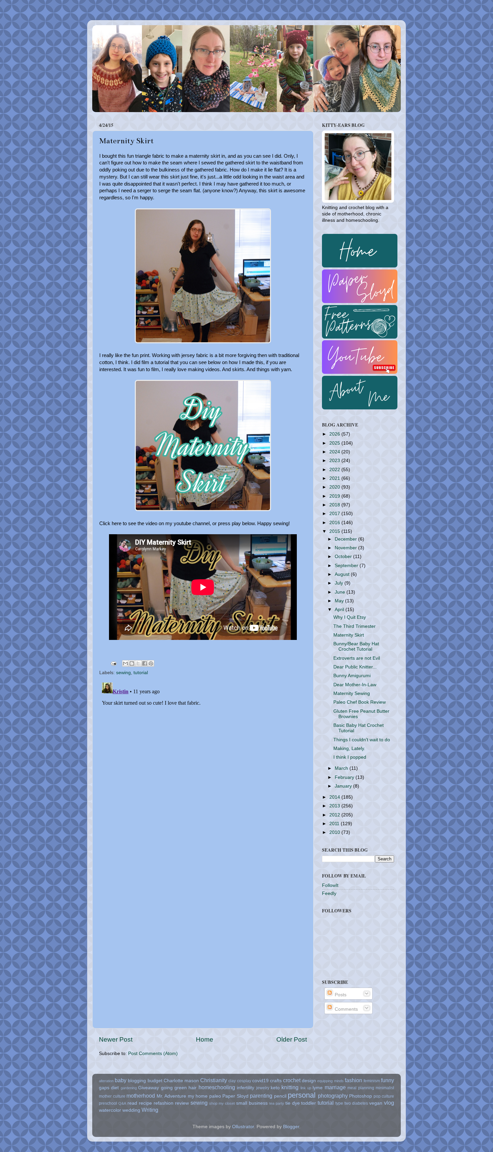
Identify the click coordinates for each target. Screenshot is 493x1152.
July (339, 583)
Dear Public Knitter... (355, 666)
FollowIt (330, 885)
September (347, 565)
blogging (137, 1080)
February (345, 777)
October (344, 556)
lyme (318, 1087)
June (340, 592)
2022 (335, 469)
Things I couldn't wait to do (361, 739)
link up (305, 1088)
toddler (308, 1103)
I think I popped (349, 757)
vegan (375, 1103)
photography (333, 1096)
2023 (335, 460)
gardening (129, 1088)
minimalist (385, 1088)
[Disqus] (203, 764)
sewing (123, 672)
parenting (261, 1096)
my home (198, 1096)
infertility (245, 1087)
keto (275, 1087)
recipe (145, 1103)
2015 (335, 531)
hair (192, 1087)
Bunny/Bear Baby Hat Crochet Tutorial (356, 646)
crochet (291, 1080)
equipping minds (330, 1081)
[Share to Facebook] (144, 663)
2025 (335, 443)
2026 (335, 434)
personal (302, 1095)
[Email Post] (113, 663)
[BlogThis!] (131, 663)
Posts (339, 994)
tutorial (140, 672)
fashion (353, 1080)
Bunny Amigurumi (352, 675)
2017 (335, 513)
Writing (150, 1110)
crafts (276, 1080)
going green (174, 1087)
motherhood (140, 1096)
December (346, 539)
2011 (335, 823)
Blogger (291, 1126)
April (340, 609)
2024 (335, 451)
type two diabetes (351, 1103)
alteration (106, 1081)
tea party (276, 1103)
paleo (215, 1096)
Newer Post (115, 1039)
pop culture (384, 1096)
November (346, 547)
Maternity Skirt (348, 635)
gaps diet (109, 1087)
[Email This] (125, 663)
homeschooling (217, 1087)
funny (387, 1080)
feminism (372, 1081)
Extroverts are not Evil (356, 658)
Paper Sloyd (235, 1096)
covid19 (260, 1080)
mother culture (112, 1096)
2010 (335, 832)
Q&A (122, 1103)
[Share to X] (138, 663)
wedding (131, 1110)
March (342, 768)
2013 (335, 805)
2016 (335, 522)
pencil (280, 1096)
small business (252, 1103)
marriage (335, 1087)
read (132, 1103)
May (340, 600)
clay (232, 1081)
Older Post (291, 1039)
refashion (163, 1103)
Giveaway (148, 1087)
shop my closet (222, 1103)
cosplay (244, 1081)
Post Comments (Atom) (153, 1053)
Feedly (329, 893)
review (182, 1103)
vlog (389, 1103)
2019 (335, 496)
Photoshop (360, 1096)
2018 (335, 504)
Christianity (213, 1080)
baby (120, 1080)
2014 (335, 797)
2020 (335, 487)
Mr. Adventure (171, 1096)
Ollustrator (243, 1126)
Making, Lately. (349, 748)
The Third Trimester (354, 626)
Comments (345, 1009)
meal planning (360, 1088)
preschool (108, 1103)
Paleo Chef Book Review (359, 702)
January (344, 786)
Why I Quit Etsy (349, 617)
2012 (335, 814)
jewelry (262, 1088)
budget (155, 1080)
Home (204, 1039)
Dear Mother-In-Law (354, 684)
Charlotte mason (181, 1080)
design (309, 1080)
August (343, 574)
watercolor (110, 1110)
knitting (289, 1087)
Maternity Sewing (351, 693)
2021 (335, 478)
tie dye (292, 1103)
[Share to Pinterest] (151, 663)
